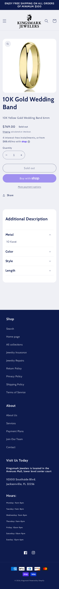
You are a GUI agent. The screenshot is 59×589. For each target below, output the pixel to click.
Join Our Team (14, 439)
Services (11, 423)
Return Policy (14, 368)
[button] (4, 21)
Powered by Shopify (36, 580)
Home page (13, 336)
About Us (11, 415)
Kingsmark (25, 580)
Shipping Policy (15, 384)
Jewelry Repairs (15, 360)
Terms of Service (16, 392)
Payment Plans (15, 431)
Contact (10, 447)
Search (10, 328)
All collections (14, 344)
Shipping (6, 132)
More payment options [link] (29, 187)
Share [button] (10, 195)
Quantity (7, 147)
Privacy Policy (14, 376)
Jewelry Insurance (16, 352)
